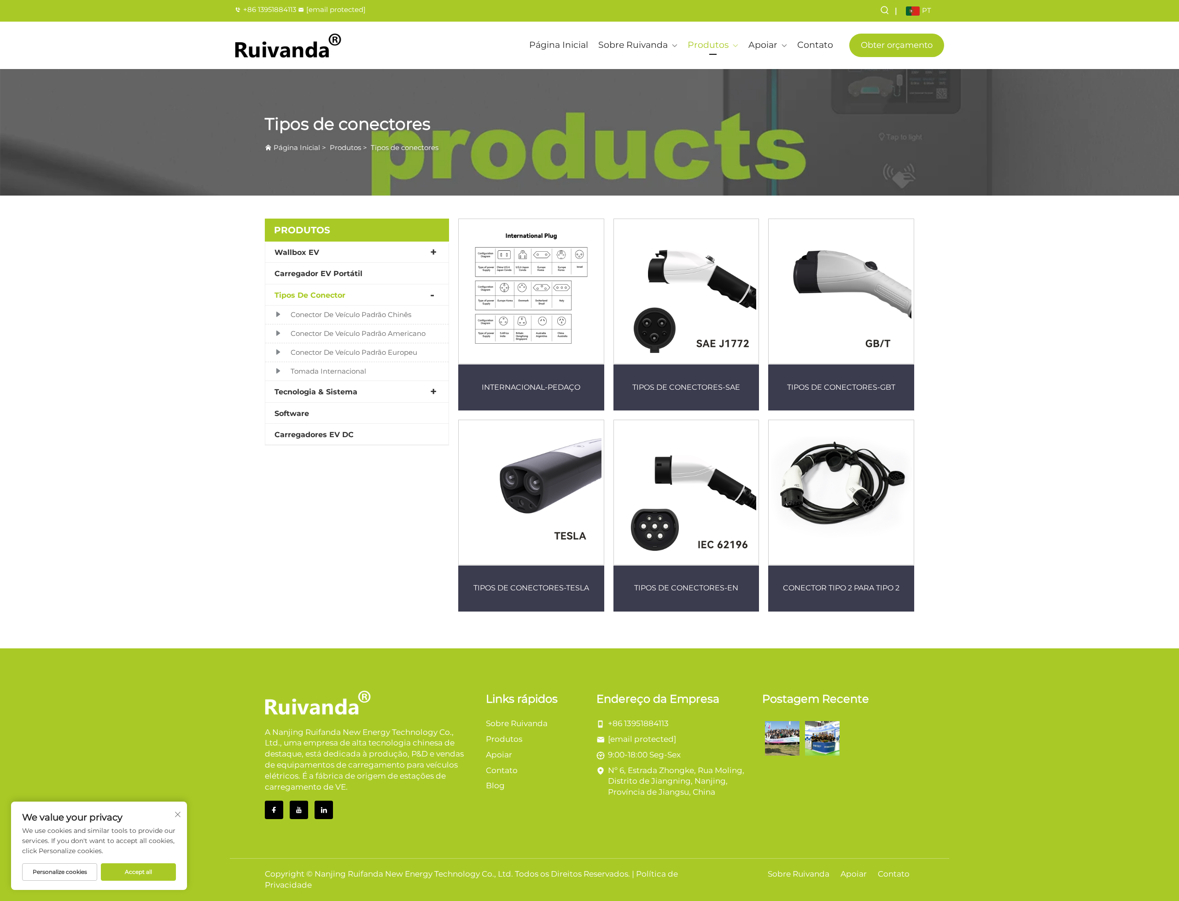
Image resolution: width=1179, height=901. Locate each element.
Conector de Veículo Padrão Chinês (351, 314)
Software (291, 413)
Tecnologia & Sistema (315, 391)
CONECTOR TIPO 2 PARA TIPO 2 (841, 587)
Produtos (708, 45)
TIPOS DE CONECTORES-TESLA (531, 587)
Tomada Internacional (328, 371)
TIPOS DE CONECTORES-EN (686, 587)
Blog (495, 785)
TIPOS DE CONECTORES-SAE (686, 387)
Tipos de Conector (309, 295)
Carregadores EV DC (314, 434)
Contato (815, 45)
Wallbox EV (296, 252)
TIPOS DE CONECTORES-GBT (841, 387)
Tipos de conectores (404, 147)
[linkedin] (324, 810)
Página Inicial (558, 45)
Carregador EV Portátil (318, 273)
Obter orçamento (897, 45)
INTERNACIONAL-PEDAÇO (531, 387)
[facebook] (274, 810)
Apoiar (762, 45)
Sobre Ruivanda (633, 45)
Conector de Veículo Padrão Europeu (354, 352)
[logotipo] (288, 45)
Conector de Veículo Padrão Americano (358, 333)
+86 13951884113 (269, 9)
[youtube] (299, 810)
